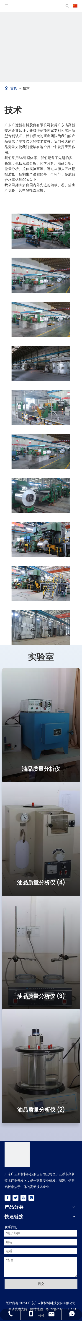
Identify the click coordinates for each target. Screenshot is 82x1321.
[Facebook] (7, 1198)
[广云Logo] (17, 1154)
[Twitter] (15, 1198)
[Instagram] (31, 1198)
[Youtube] (23, 1198)
